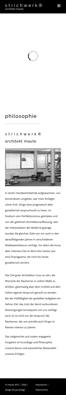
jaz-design (20, 389)
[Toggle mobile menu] (59, 5)
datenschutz (42, 389)
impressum (41, 384)
